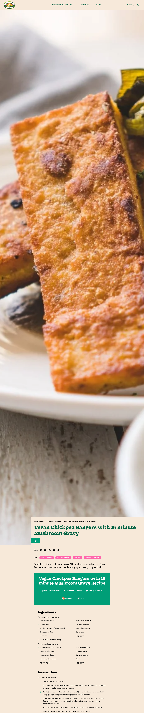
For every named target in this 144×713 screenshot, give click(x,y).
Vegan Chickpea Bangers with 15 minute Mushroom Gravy (72, 521)
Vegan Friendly (92, 558)
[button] (138, 5)
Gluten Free (46, 558)
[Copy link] (58, 550)
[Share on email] (54, 550)
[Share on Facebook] (41, 550)
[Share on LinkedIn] (45, 550)
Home (36, 521)
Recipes (43, 521)
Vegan (77, 558)
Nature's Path (63, 558)
